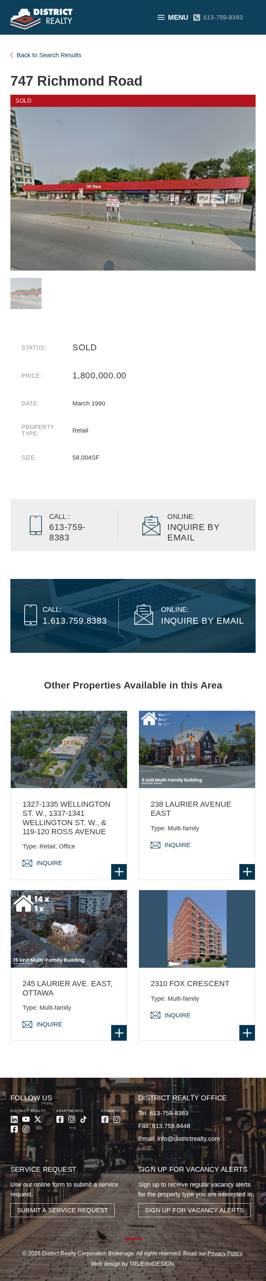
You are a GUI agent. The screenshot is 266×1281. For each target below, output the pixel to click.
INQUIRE (49, 863)
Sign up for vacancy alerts (194, 1210)
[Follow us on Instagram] (26, 1129)
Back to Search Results (49, 55)
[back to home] (41, 19)
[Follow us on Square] (14, 1129)
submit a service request (62, 1210)
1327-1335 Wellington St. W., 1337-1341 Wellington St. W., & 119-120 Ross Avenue (66, 818)
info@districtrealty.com (188, 1138)
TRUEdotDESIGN (151, 1264)
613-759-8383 (223, 17)
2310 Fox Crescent (190, 983)
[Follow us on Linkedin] (14, 1119)
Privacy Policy (224, 1253)
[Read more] (119, 872)
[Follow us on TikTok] (83, 1119)
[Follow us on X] (38, 1119)
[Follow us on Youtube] (26, 1119)
